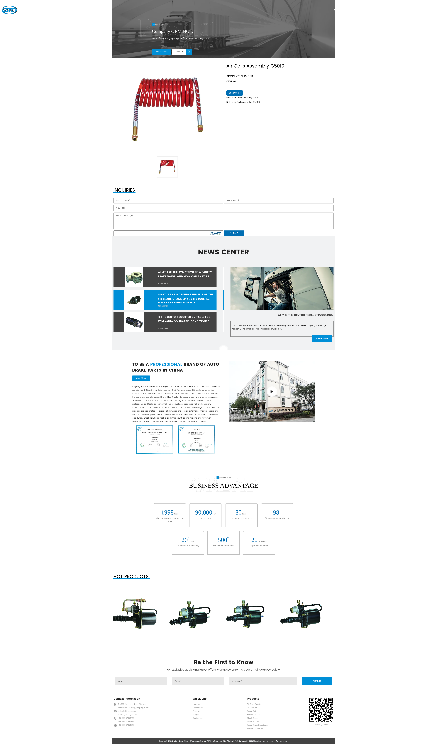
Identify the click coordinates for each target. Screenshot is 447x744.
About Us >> (198, 708)
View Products (161, 52)
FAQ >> (196, 715)
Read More (322, 338)
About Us (351, 10)
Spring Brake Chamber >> (257, 725)
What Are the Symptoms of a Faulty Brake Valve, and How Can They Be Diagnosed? (185, 276)
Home (336, 10)
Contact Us (399, 10)
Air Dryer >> (252, 708)
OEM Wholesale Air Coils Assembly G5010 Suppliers (242, 741)
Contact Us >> (199, 718)
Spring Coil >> (253, 711)
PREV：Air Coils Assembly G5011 (242, 98)
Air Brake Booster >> (255, 704)
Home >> (196, 704)
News (383, 10)
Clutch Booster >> (254, 718)
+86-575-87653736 (126, 718)
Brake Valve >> (253, 715)
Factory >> (197, 711)
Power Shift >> (253, 722)
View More (141, 378)
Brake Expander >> (255, 729)
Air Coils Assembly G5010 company (166, 390)
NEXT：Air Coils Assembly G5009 (243, 102)
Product (368, 10)
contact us (234, 93)
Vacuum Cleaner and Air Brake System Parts (300, 315)
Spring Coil (176, 39)
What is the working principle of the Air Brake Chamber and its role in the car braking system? (185, 299)
